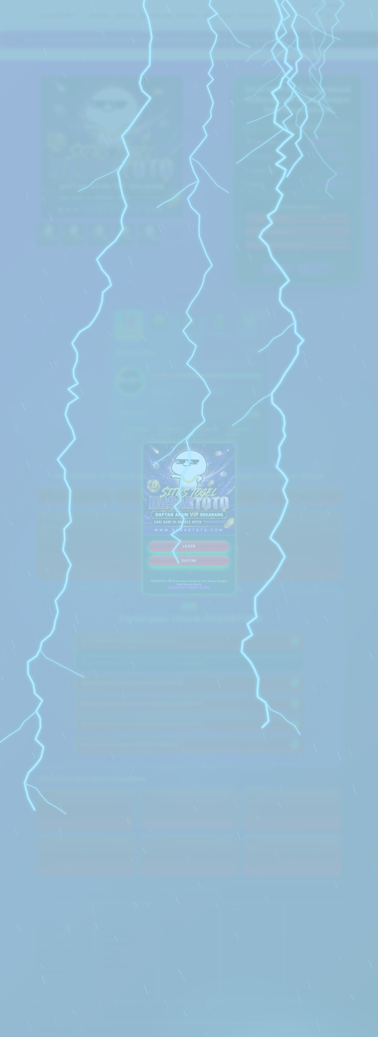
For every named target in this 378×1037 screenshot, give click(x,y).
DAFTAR (189, 560)
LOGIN (189, 546)
